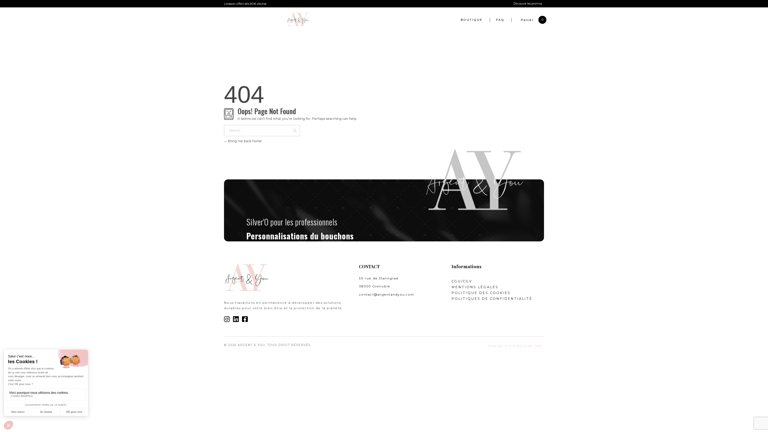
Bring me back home (244, 141)
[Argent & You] (344, 19)
